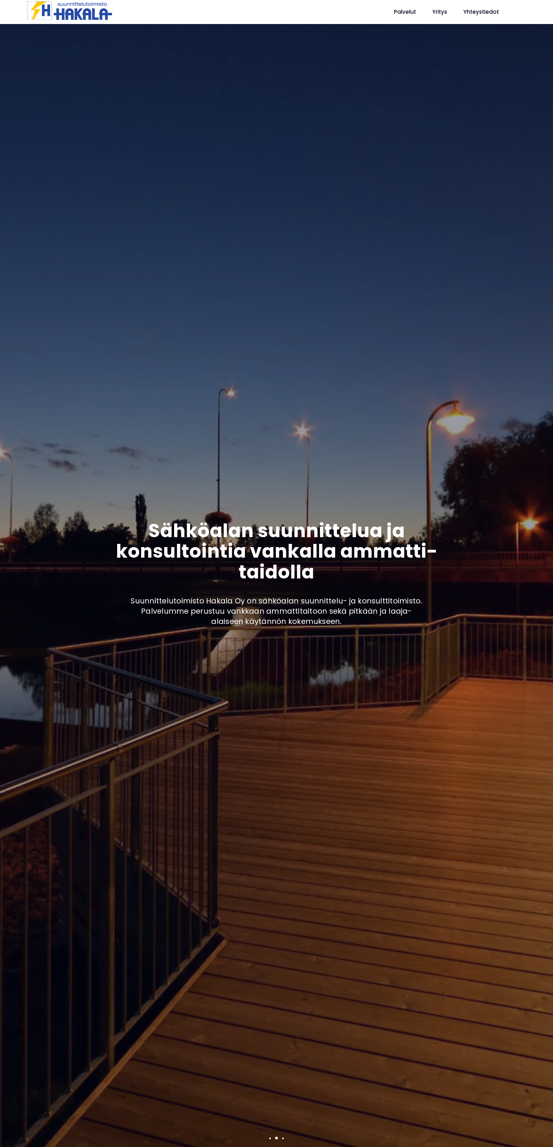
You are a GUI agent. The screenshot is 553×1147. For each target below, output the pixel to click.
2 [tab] (276, 1138)
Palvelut (405, 12)
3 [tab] (282, 1138)
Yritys (439, 12)
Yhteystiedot (481, 12)
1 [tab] (270, 1138)
